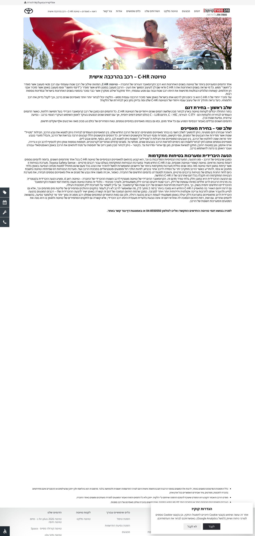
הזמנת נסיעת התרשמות (117, 525)
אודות (119, 11)
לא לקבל (192, 526)
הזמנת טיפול (123, 519)
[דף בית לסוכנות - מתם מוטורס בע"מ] (217, 11)
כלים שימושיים (133, 11)
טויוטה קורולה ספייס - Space (46, 528)
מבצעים (186, 11)
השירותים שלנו (152, 11)
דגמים (197, 11)
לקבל (212, 526)
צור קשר (107, 11)
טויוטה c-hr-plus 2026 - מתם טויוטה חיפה (46, 520)
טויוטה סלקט (171, 11)
